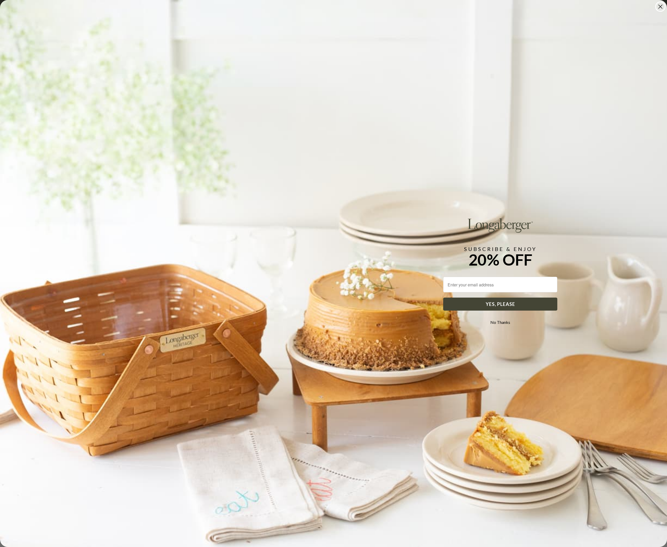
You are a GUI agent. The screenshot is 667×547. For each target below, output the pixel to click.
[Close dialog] (660, 6)
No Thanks (500, 322)
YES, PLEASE (500, 304)
